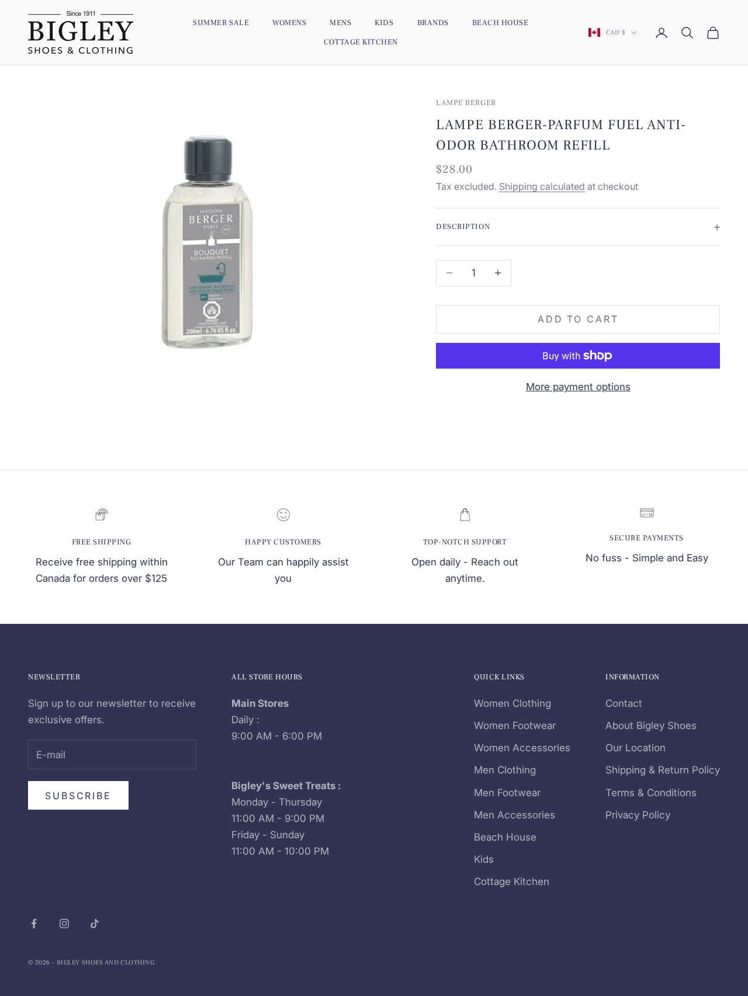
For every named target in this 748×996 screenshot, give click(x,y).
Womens (289, 22)
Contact (623, 703)
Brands (433, 22)
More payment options (578, 387)
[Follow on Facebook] (34, 923)
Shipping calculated (542, 186)
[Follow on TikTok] (95, 923)
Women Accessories (522, 748)
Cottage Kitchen (361, 42)
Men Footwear (507, 793)
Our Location (635, 748)
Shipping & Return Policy (662, 770)
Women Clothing (512, 703)
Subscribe (78, 795)
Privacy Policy (637, 815)
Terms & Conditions (651, 793)
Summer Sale (221, 22)
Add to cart (578, 319)
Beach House (500, 22)
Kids (384, 22)
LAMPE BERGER (466, 102)
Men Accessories (514, 815)
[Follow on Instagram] (64, 923)
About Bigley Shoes (651, 725)
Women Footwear (515, 725)
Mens (340, 22)
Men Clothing (505, 770)
